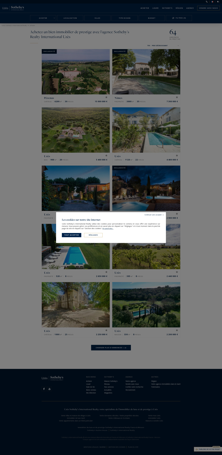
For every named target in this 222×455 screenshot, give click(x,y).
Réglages (93, 235)
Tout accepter (71, 235)
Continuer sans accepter (153, 215)
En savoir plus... (108, 228)
